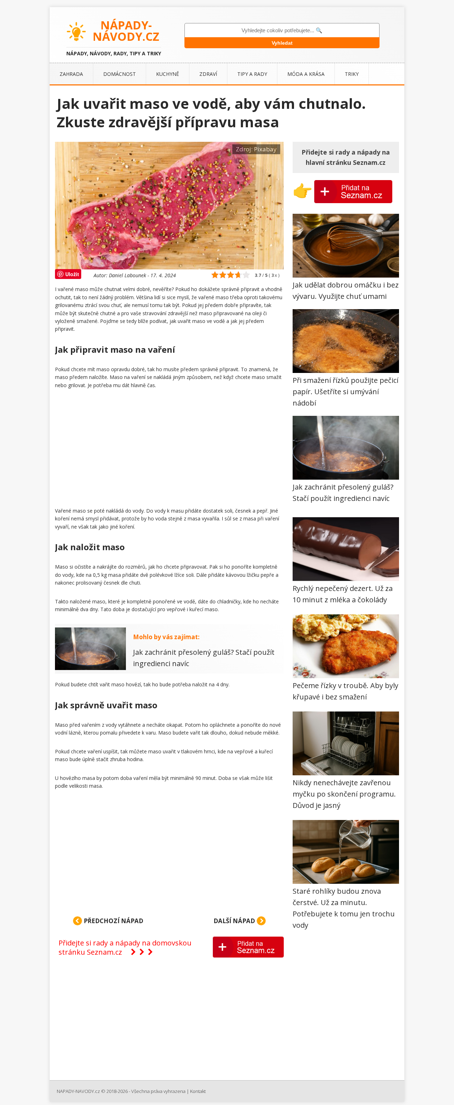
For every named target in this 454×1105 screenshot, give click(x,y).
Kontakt (198, 1091)
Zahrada (71, 74)
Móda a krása (306, 74)
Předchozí (112, 921)
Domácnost (119, 74)
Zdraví (208, 74)
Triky (352, 74)
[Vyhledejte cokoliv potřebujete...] (282, 30)
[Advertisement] (169, 449)
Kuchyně (167, 74)
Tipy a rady (252, 74)
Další (234, 921)
